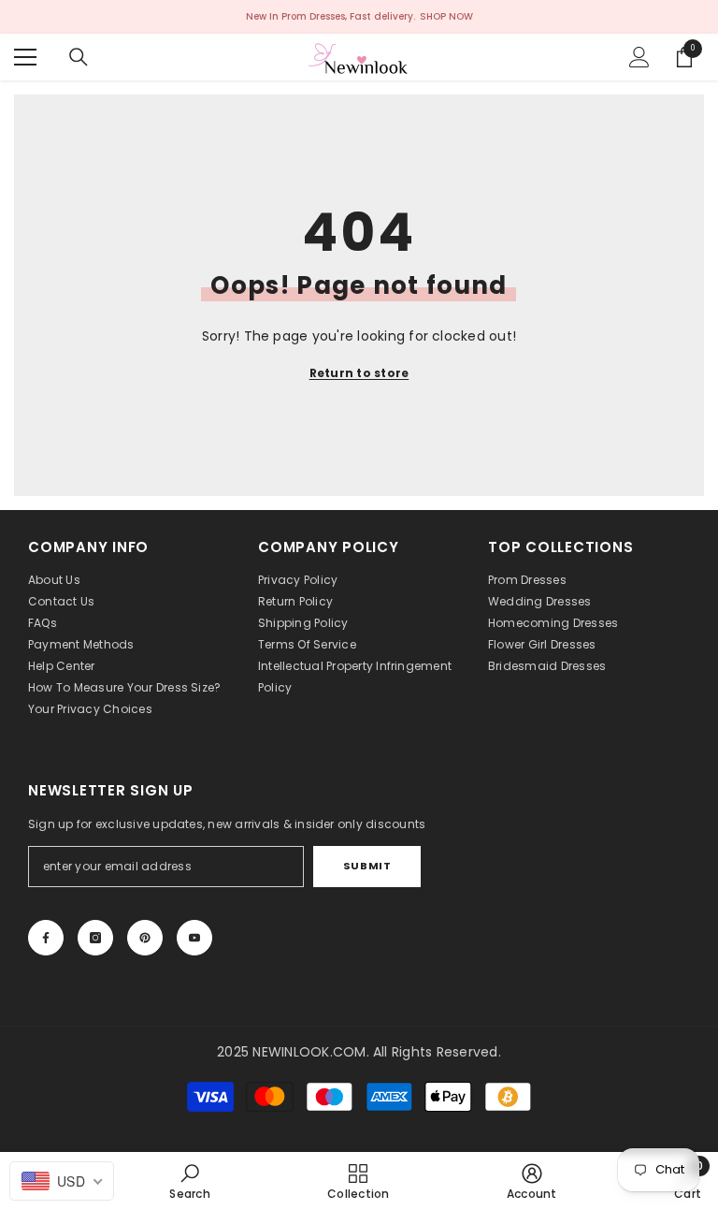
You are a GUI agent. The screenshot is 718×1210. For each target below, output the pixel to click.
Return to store (359, 373)
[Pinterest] (145, 937)
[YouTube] (194, 937)
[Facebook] (46, 937)
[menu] (25, 57)
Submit (367, 865)
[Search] (78, 57)
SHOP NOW (446, 16)
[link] (189, 1181)
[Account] (639, 57)
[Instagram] (95, 937)
